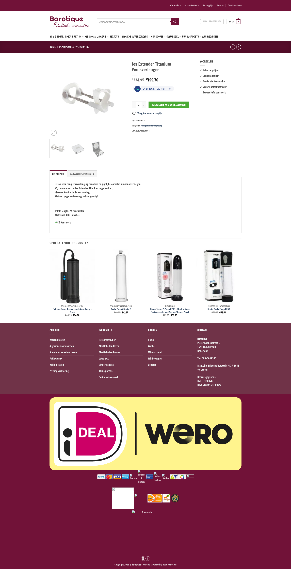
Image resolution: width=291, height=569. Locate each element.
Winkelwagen (155, 358)
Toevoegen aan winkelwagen (169, 105)
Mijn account (155, 352)
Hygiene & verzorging (135, 36)
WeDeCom (171, 564)
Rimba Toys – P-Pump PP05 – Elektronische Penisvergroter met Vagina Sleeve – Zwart (170, 311)
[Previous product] (238, 47)
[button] (235, 21)
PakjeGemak (56, 358)
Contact (220, 5)
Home (53, 36)
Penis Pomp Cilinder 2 (121, 309)
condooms (157, 36)
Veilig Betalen (57, 365)
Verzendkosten (57, 340)
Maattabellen (191, 5)
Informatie (174, 5)
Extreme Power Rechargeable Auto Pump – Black (72, 311)
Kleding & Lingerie (95, 36)
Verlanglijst (208, 5)
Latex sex (104, 358)
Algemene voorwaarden (62, 346)
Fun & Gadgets (190, 36)
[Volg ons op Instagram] (143, 558)
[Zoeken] (175, 21)
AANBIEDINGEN (210, 36)
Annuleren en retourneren (63, 352)
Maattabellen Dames (109, 352)
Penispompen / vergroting (74, 47)
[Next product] (232, 47)
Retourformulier (107, 340)
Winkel (151, 346)
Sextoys (114, 36)
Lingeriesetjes (106, 365)
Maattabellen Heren (109, 346)
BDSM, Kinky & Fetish (69, 36)
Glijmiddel (173, 36)
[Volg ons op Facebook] (148, 558)
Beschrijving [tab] (58, 173)
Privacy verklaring (59, 371)
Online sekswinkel (108, 377)
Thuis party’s (105, 371)
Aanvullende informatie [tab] (82, 173)
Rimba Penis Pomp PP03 (218, 309)
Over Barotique (234, 5)
